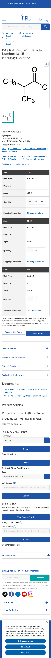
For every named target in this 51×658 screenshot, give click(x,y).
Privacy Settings (25, 641)
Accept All (25, 653)
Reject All (25, 647)
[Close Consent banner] (47, 622)
